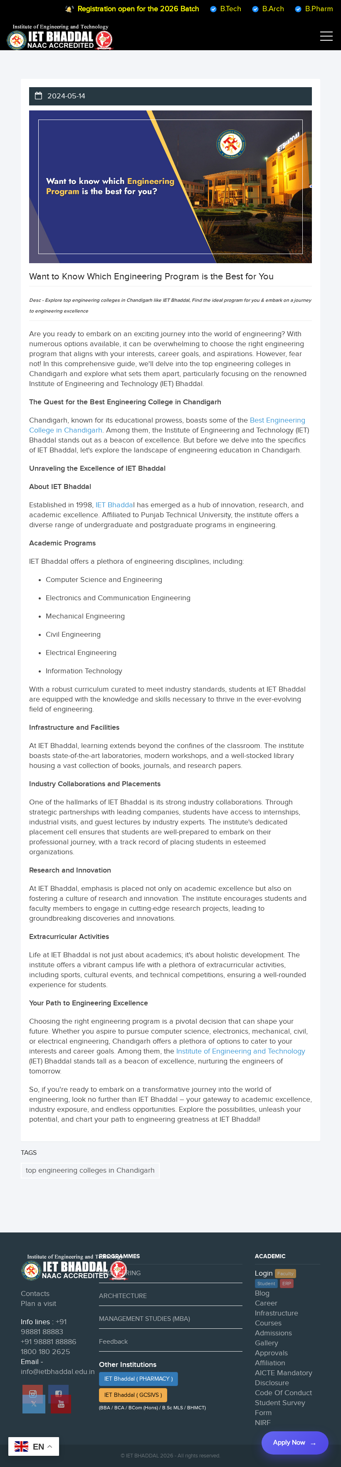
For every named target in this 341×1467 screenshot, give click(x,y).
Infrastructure (276, 1313)
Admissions (273, 1333)
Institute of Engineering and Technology (240, 1051)
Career (266, 1303)
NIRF (263, 1422)
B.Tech (217, 9)
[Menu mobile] (326, 38)
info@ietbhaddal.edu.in (58, 1371)
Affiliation (270, 1363)
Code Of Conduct (283, 1393)
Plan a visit (38, 1303)
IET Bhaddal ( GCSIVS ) (133, 1395)
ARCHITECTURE (123, 1296)
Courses (268, 1323)
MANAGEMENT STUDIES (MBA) (144, 1319)
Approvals (271, 1353)
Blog (262, 1293)
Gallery (266, 1343)
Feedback (113, 1342)
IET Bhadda (114, 505)
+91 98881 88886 (49, 1341)
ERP (286, 1283)
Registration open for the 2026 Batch (124, 9)
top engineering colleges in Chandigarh (90, 1170)
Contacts (35, 1293)
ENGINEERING (120, 1273)
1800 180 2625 (45, 1351)
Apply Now (289, 1443)
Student (266, 1283)
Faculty (285, 1273)
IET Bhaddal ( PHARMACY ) (138, 1379)
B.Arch (259, 9)
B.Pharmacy (311, 9)
